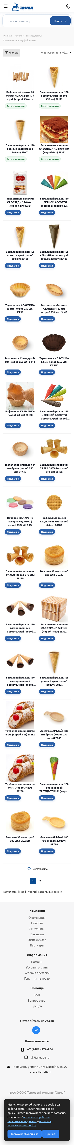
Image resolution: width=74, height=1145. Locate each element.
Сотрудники (37, 928)
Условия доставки (37, 973)
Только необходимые (24, 1133)
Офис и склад (37, 940)
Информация (37, 955)
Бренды (37, 1006)
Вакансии (37, 934)
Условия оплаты (37, 967)
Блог (37, 995)
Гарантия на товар (37, 978)
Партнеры (37, 945)
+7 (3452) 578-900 (40, 1049)
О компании (37, 917)
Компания (37, 910)
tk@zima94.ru (40, 1057)
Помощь (37, 962)
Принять (50, 1133)
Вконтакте (36, 1030)
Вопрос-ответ (37, 1000)
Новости (37, 923)
